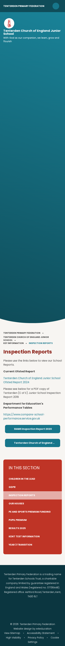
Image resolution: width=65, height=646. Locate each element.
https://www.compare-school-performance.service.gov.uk (24, 416)
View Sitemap (12, 633)
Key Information (13, 343)
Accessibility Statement (41, 633)
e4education (44, 628)
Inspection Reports (41, 343)
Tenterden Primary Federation (23, 6)
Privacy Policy (36, 637)
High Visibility (13, 637)
